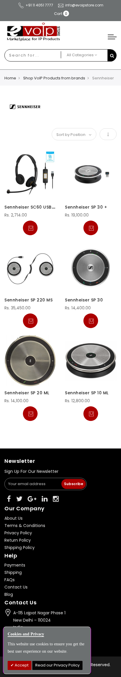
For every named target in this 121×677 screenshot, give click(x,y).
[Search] (111, 56)
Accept (21, 665)
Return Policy (17, 540)
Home (10, 78)
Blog (8, 594)
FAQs (9, 580)
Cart (58, 13)
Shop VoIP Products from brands (54, 78)
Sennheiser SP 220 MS (28, 300)
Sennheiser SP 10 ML (87, 393)
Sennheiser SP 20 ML (26, 393)
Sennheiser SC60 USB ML (31, 207)
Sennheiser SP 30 (84, 300)
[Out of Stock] (30, 228)
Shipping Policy (19, 547)
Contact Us (16, 587)
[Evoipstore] (60, 32)
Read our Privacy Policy (57, 665)
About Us (13, 518)
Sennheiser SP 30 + (86, 207)
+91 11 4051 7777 (39, 5)
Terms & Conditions (24, 525)
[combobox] (26, 55)
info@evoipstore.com (84, 5)
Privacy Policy (18, 533)
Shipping (13, 572)
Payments (14, 565)
